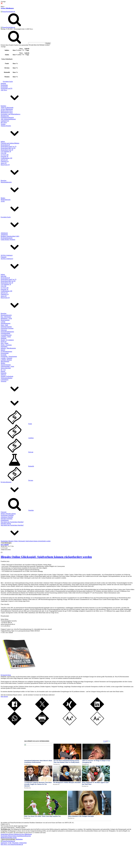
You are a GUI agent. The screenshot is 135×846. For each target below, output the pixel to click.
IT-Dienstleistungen (6, 351)
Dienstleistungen (5, 323)
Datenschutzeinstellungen (8, 839)
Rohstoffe (3, 373)
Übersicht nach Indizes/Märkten (10, 143)
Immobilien (4, 346)
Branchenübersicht (6, 182)
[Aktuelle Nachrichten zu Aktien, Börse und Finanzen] (8, 11)
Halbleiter (3, 338)
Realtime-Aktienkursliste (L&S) (10, 236)
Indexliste (3, 276)
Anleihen (31, 438)
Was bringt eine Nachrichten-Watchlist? (12, 522)
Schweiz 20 (4, 160)
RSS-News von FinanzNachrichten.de (12, 844)
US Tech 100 (4, 155)
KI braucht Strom (6, 675)
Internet (3, 350)
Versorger (3, 381)
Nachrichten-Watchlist (7, 515)
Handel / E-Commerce (7, 340)
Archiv (3, 201)
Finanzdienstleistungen (7, 331)
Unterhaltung (4, 379)
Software (3, 374)
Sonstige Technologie (7, 376)
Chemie (3, 321)
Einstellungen (5, 520)
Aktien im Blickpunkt (7, 107)
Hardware (4, 341)
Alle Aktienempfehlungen (8, 119)
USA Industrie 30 (6, 151)
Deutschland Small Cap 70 (8, 146)
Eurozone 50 (4, 156)
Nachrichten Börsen (6, 836)
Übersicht (3, 257)
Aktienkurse (4, 233)
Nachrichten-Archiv (11, 837)
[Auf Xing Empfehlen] (69, 710)
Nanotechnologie (6, 364)
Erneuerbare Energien (7, 328)
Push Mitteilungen (6, 543)
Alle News (4, 90)
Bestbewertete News (7, 111)
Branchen (3, 180)
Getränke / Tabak (6, 336)
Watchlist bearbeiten (6, 518)
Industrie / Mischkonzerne (8, 348)
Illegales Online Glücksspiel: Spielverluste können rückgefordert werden (46, 556)
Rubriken (3, 106)
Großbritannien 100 (6, 158)
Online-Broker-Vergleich (8, 239)
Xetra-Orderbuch (15, 834)
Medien (3, 198)
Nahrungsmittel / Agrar (7, 366)
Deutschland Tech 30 (7, 150)
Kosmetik (3, 355)
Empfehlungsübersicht (7, 117)
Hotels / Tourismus (6, 345)
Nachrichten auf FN (6, 88)
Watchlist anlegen (6, 523)
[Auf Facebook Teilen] (14, 710)
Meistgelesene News (7, 112)
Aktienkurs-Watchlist (7, 517)
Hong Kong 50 (5, 164)
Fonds (30, 424)
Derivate (30, 452)
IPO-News (4, 122)
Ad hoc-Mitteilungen (7, 8)
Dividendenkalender (6, 238)
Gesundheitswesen (6, 335)
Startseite (3, 83)
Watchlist (31, 510)
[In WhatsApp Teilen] (14, 725)
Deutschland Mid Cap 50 (8, 148)
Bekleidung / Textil (6, 318)
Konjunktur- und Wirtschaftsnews (10, 114)
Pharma (3, 371)
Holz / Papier (4, 343)
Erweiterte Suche (8, 81)
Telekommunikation (6, 378)
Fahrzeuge (4, 330)
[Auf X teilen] (42, 710)
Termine (3, 124)
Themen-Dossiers (6, 125)
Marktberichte (5, 116)
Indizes (3, 141)
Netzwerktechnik (6, 368)
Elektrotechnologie (6, 326)
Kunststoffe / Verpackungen (9, 356)
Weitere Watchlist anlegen (8, 513)
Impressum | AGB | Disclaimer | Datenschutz (14, 843)
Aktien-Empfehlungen (18, 836)
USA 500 (3, 153)
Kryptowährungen (6, 482)
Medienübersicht (5, 199)
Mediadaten (19, 839)
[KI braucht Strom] (18, 673)
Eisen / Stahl (4, 325)
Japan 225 (4, 163)
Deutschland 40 (5, 145)
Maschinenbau (5, 361)
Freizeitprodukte (5, 333)
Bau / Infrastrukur (6, 317)
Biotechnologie (5, 320)
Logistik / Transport (6, 358)
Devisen (30, 480)
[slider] (3, 551)
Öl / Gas (3, 369)
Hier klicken (4, 696)
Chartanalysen (5, 121)
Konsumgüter (5, 353)
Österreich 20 (5, 161)
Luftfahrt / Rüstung (6, 360)
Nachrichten (4, 85)
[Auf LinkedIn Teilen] (97, 710)
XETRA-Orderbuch (6, 255)
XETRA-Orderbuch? (7, 258)
